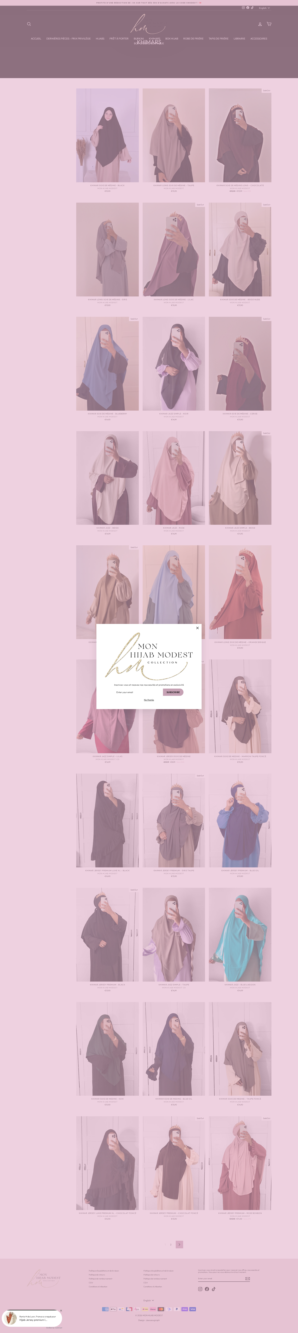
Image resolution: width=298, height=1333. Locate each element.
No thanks (149, 699)
